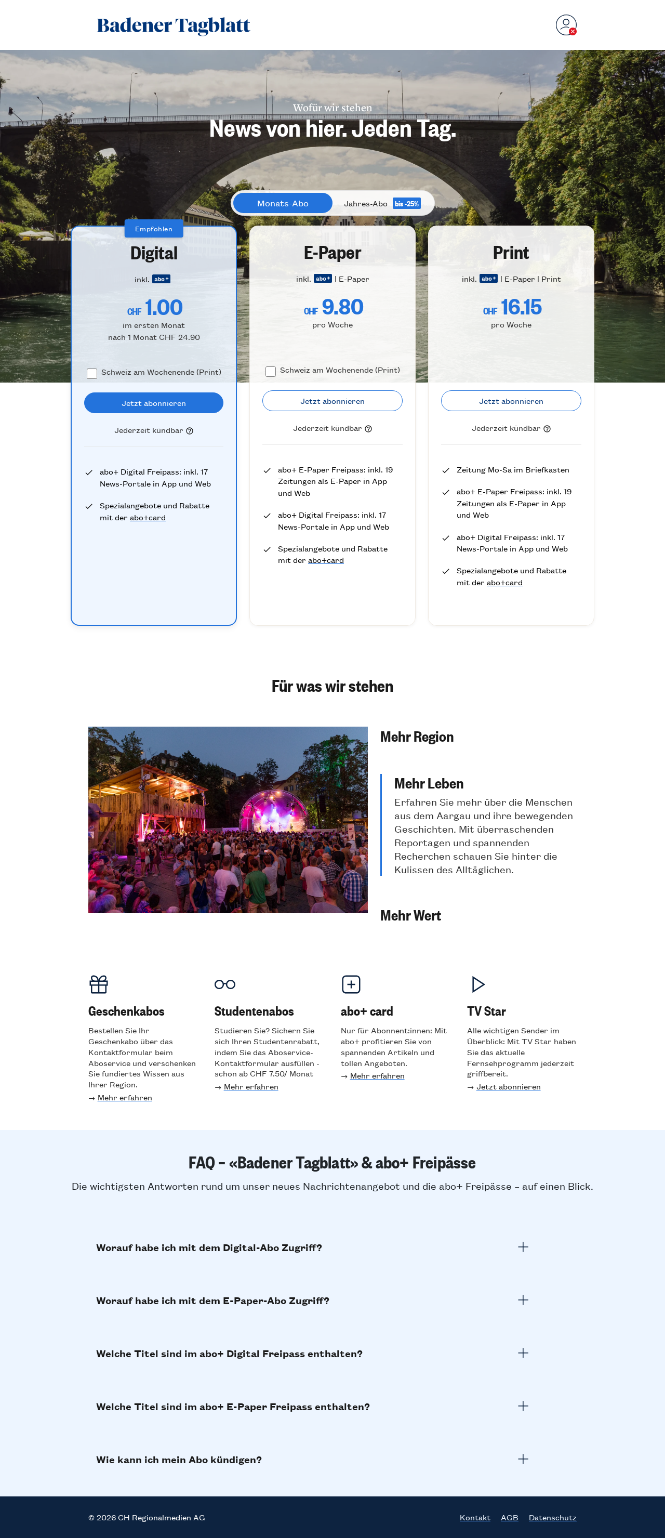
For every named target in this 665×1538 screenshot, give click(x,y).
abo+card (148, 516)
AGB (509, 1517)
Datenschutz (553, 1517)
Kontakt (475, 1517)
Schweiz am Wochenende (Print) (161, 371)
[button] (478, 735)
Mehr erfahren (125, 1097)
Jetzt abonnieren (508, 1086)
